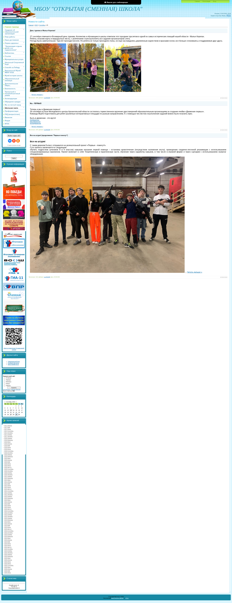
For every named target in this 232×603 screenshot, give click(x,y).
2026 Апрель (8, 569)
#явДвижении (34, 120)
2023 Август (8, 529)
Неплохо (8, 381)
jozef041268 (47, 97)
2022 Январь (8, 496)
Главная (197, 1)
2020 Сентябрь (8, 469)
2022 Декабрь (8, 516)
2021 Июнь (7, 485)
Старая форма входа (13, 145)
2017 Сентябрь (8, 431)
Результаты (6, 389)
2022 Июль (7, 507)
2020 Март (7, 458)
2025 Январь (8, 554)
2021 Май (7, 483)
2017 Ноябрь (8, 434)
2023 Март (7, 522)
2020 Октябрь (8, 471)
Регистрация (206, 1)
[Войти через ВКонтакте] (10, 141)
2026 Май (7, 571)
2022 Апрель (8, 502)
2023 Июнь (7, 527)
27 (11, 414)
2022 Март (7, 500)
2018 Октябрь (8, 453)
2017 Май (7, 427)
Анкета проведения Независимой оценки (14, 348)
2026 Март (7, 567)
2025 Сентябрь (8, 565)
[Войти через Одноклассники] (18, 141)
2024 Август (8, 547)
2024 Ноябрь (8, 551)
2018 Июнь (7, 447)
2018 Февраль (8, 440)
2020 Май (7, 462)
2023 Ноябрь (8, 534)
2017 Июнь (7, 429)
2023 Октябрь (8, 532)
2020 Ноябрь (8, 472)
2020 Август (8, 467)
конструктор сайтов (117, 598)
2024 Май (7, 541)
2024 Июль (7, 545)
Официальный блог (14, 361)
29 (16, 414)
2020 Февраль (8, 456)
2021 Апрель (8, 482)
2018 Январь (8, 438)
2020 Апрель (8, 460)
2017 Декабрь (8, 436)
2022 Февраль (8, 498)
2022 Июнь (7, 505)
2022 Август (8, 509)
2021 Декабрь (8, 494)
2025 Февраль (8, 556)
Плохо (8, 383)
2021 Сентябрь (8, 491)
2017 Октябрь (8, 433)
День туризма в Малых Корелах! (42, 30)
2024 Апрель (8, 540)
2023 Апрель (8, 523)
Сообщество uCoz (13, 363)
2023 (36, 25)
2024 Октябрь (8, 549)
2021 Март (7, 480)
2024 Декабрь (8, 552)
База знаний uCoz (13, 364)
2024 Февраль (8, 536)
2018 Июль (7, 449)
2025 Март (7, 558)
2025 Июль (7, 563)
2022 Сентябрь (8, 511)
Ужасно (8, 385)
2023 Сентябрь (8, 531)
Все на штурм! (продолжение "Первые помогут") (49, 135)
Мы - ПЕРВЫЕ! (36, 103)
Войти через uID (14, 136)
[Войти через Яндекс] (14, 141)
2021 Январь (8, 476)
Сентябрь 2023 (10, 402)
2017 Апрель (8, 425)
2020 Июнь (7, 463)
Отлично (8, 378)
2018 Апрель (8, 443)
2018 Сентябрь (8, 451)
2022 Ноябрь (8, 514)
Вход (214, 1)
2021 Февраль (8, 478)
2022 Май (7, 503)
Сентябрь (42, 25)
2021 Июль (7, 487)
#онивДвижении (35, 123)
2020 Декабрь (8, 474)
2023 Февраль (8, 520)
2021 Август (8, 489)
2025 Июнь (7, 561)
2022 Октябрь (8, 512)
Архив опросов (15, 389)
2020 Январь (8, 454)
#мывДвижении (35, 122)
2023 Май (7, 525)
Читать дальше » (37, 94)
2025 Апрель (8, 560)
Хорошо (8, 380)
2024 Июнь (7, 543)
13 (11, 410)
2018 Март (7, 442)
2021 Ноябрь (8, 492)
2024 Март (7, 538)
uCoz (127, 598)
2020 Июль (7, 465)
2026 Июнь (7, 572)
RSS (229, 16)
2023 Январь (8, 518)
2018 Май (7, 445)
